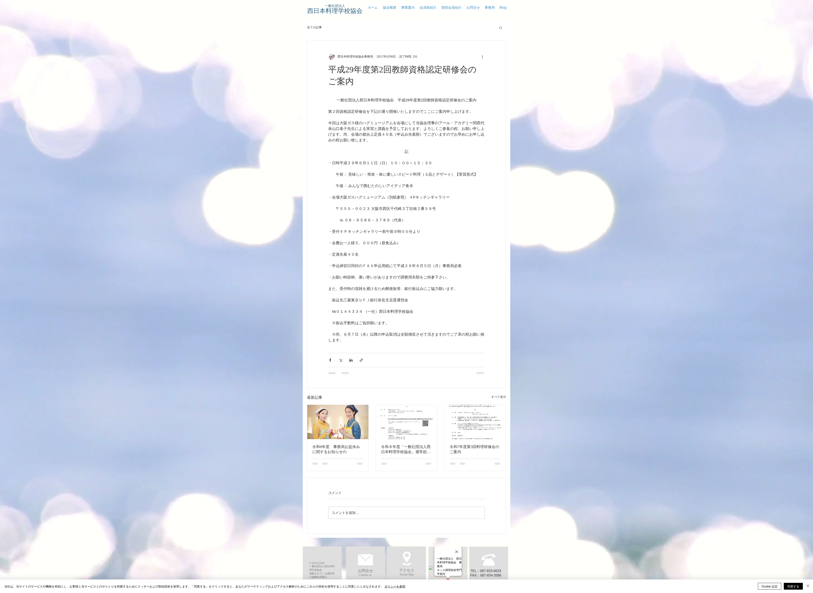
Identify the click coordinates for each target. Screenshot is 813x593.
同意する (793, 586)
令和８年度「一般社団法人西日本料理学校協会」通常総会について (406, 449)
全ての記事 (314, 27)
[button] (501, 27)
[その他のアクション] (482, 56)
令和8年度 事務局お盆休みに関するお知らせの (336, 449)
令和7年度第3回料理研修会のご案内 (474, 449)
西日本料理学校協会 (334, 10)
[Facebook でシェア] (330, 360)
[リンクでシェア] (361, 360)
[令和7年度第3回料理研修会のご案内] (475, 422)
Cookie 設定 (770, 586)
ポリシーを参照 (394, 586)
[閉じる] (807, 586)
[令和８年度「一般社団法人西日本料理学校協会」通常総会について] (406, 422)
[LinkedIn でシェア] (351, 360)
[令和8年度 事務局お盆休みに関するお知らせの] (337, 422)
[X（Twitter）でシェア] (341, 360)
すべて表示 (498, 397)
